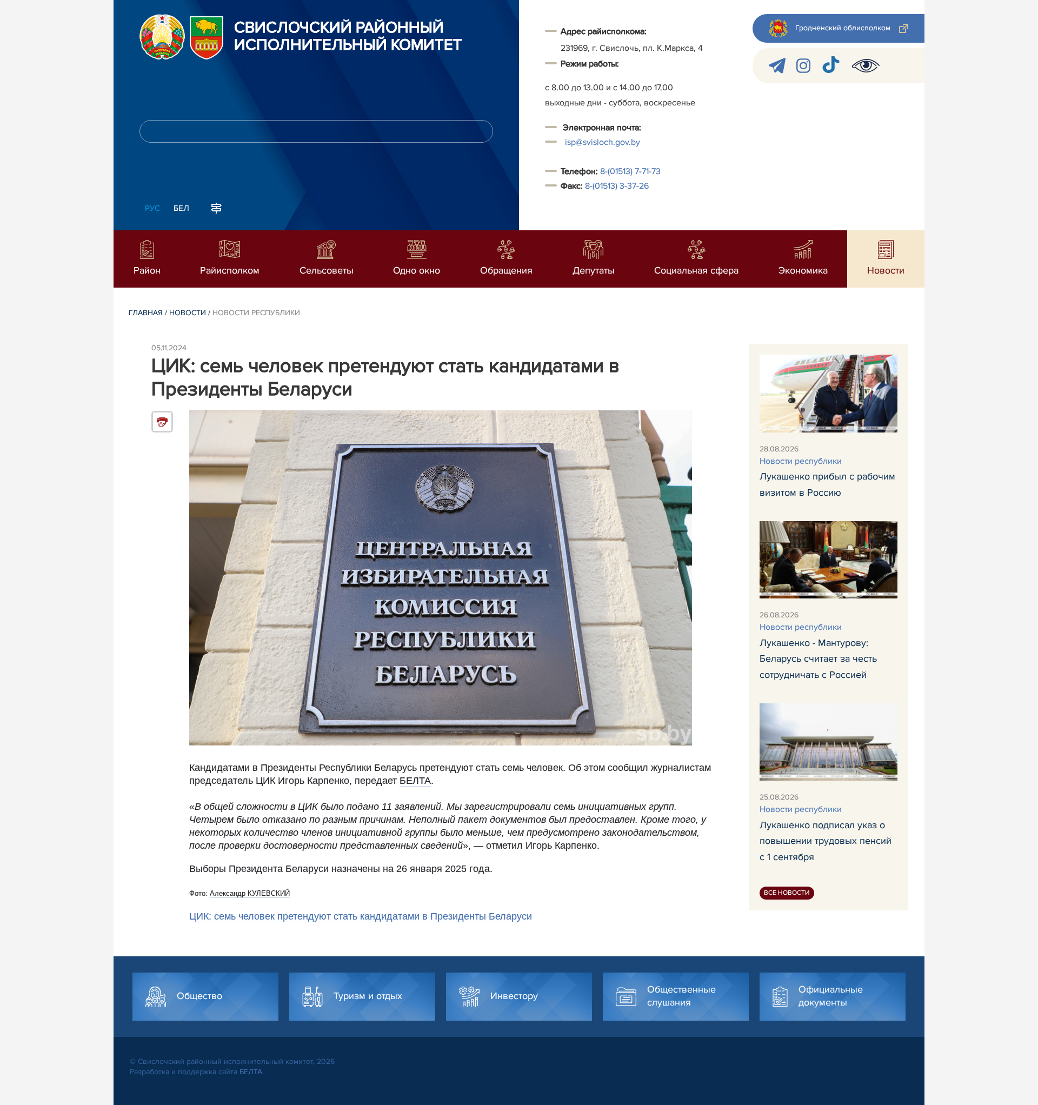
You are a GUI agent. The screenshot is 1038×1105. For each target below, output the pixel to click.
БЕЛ (181, 208)
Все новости (787, 892)
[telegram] (777, 66)
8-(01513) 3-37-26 (617, 186)
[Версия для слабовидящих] (866, 65)
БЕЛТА (415, 780)
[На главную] (162, 36)
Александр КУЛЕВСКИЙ (250, 893)
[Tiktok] (831, 66)
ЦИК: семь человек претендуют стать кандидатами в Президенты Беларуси (360, 916)
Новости (187, 312)
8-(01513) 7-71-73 (630, 171)
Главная (146, 312)
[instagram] (803, 66)
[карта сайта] (216, 207)
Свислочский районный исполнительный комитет (348, 36)
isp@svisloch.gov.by (602, 142)
